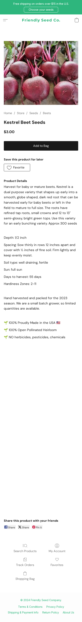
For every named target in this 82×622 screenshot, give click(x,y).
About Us (68, 612)
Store (20, 113)
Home (8, 113)
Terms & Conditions (30, 606)
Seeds (33, 113)
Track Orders (25, 565)
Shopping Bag (25, 579)
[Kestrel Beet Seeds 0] (41, 73)
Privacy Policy (55, 606)
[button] (41, 10)
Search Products (25, 551)
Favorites (57, 565)
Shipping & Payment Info (23, 612)
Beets (47, 113)
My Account (57, 551)
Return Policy (50, 612)
